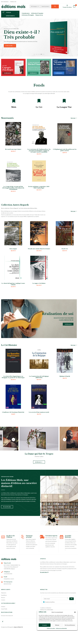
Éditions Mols (4, 1)
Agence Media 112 (18, 627)
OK (71, 598)
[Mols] (14, 101)
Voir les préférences (70, 625)
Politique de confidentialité (61, 628)
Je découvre (9, 45)
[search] (55, 6)
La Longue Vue (64, 107)
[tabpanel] (39, 38)
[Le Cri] (39, 101)
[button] (75, 612)
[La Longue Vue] (64, 101)
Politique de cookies (51, 628)
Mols (13, 107)
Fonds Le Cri (13, 1)
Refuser (57, 625)
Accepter (44, 625)
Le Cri (39, 107)
